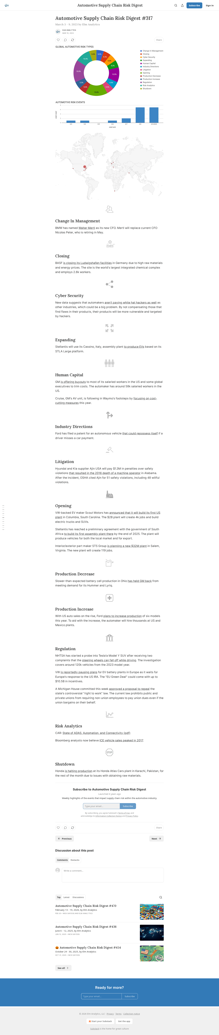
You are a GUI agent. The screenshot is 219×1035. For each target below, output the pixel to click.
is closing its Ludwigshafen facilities (87, 263)
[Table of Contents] (3, 517)
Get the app (124, 1021)
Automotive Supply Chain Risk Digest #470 (85, 906)
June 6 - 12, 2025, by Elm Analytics (73, 930)
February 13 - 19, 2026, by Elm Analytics (76, 909)
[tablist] (68, 860)
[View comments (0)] (65, 40)
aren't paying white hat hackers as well (131, 302)
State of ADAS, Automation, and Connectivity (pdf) (96, 733)
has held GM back (140, 581)
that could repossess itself (140, 433)
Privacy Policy (132, 816)
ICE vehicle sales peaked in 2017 (121, 740)
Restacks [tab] (75, 860)
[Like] (58, 40)
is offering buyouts (73, 382)
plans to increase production (122, 616)
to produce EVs (134, 346)
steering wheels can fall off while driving (109, 660)
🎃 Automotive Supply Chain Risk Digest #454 (88, 947)
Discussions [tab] (78, 897)
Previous (67, 838)
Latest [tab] (66, 897)
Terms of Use (124, 813)
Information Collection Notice (108, 816)
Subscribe (194, 5)
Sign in (210, 5)
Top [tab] (58, 897)
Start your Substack (101, 1021)
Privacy (110, 1013)
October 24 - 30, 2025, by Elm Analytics (75, 951)
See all (61, 967)
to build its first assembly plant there (88, 534)
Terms (118, 1013)
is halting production (78, 771)
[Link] (51, 221)
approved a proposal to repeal (129, 689)
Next (154, 838)
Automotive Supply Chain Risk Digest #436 (86, 926)
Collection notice (131, 1013)
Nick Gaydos (68, 913)
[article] (109, 912)
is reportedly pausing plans (79, 672)
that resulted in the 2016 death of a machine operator (104, 473)
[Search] (176, 5)
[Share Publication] (182, 5)
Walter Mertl (87, 228)
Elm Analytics (69, 30)
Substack (94, 1028)
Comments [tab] (62, 860)
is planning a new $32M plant (127, 546)
